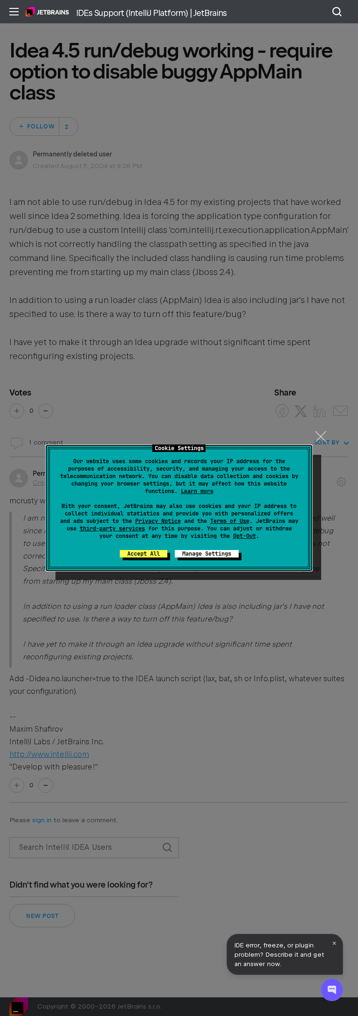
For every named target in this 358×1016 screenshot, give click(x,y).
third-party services (112, 528)
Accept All (143, 553)
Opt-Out (244, 536)
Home (47, 11)
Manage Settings (206, 553)
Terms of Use (229, 521)
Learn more (197, 491)
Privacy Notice (158, 521)
